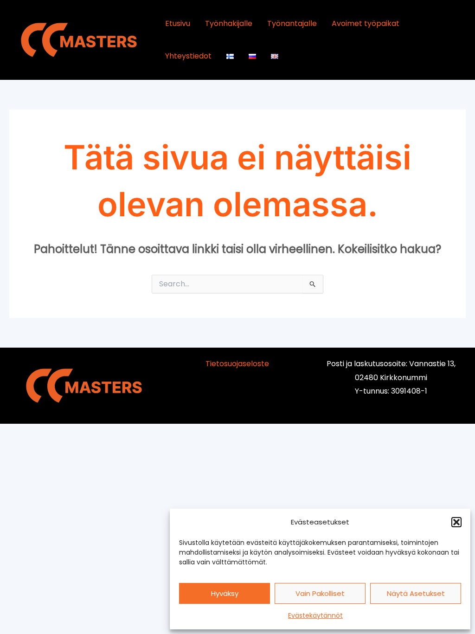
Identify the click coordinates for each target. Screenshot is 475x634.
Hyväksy (224, 593)
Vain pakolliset (320, 593)
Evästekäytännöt (315, 615)
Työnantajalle (292, 23)
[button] (456, 522)
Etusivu (177, 23)
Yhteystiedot (188, 56)
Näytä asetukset (416, 593)
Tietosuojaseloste (237, 363)
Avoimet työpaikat (365, 23)
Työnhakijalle (228, 23)
